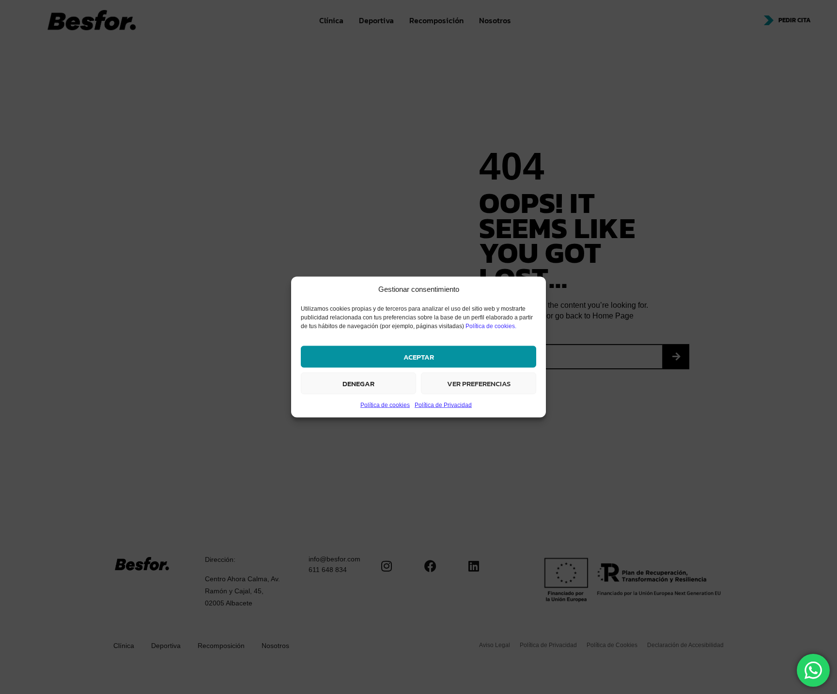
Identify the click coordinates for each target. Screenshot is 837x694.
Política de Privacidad (443, 405)
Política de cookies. (490, 326)
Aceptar (418, 356)
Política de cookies (385, 405)
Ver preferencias (479, 383)
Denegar (358, 383)
